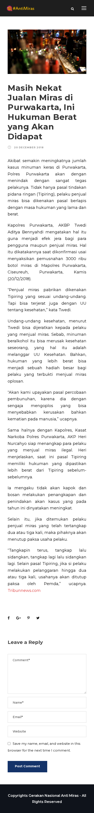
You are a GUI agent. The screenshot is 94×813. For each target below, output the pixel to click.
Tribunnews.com (24, 590)
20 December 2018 (29, 147)
